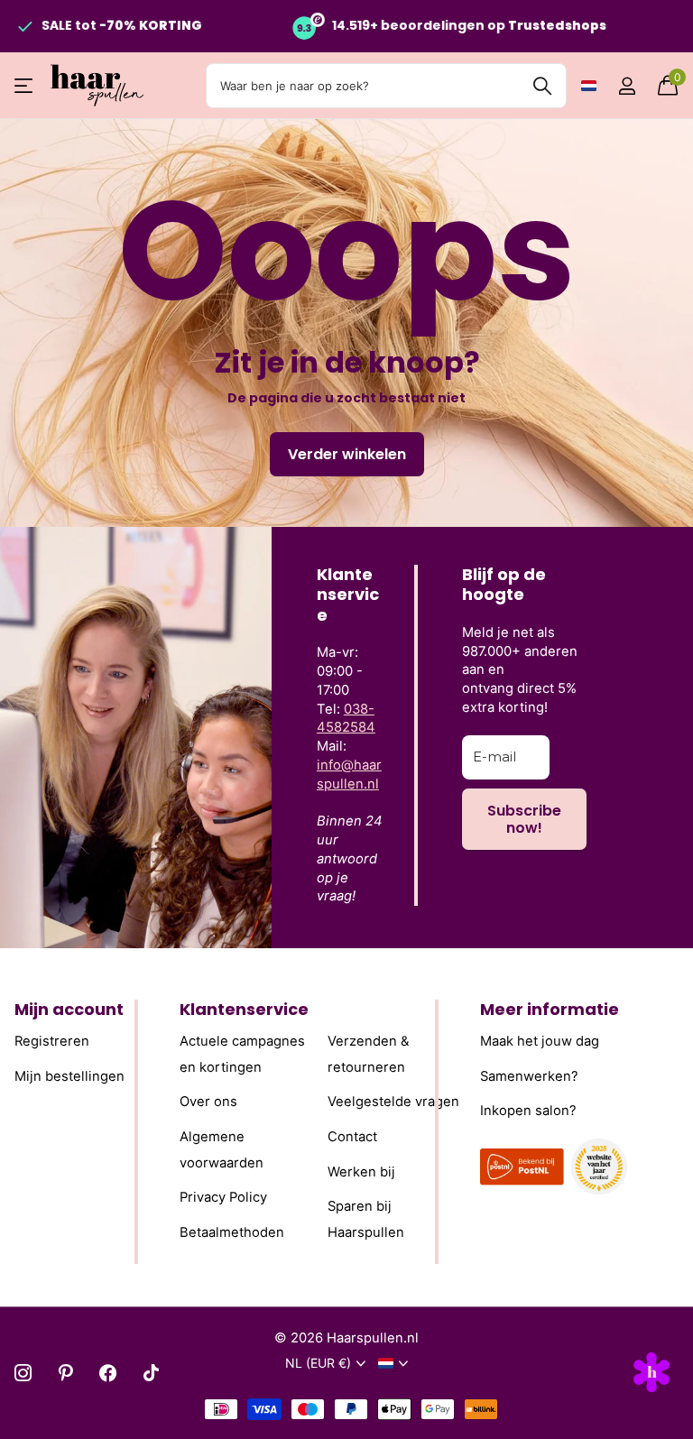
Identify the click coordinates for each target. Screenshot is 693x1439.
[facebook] (107, 1372)
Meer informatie (549, 1009)
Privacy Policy (223, 1198)
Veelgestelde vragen (393, 1102)
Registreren (51, 1041)
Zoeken (542, 85)
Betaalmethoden (232, 1232)
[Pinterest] (65, 1372)
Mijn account (69, 1009)
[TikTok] (151, 1372)
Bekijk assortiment (24, 86)
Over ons (208, 1102)
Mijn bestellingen (69, 1076)
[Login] (626, 86)
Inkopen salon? (528, 1111)
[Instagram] (23, 1372)
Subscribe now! (524, 819)
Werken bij (361, 1172)
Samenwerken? (529, 1076)
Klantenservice (244, 1009)
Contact (352, 1137)
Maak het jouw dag (539, 1041)
